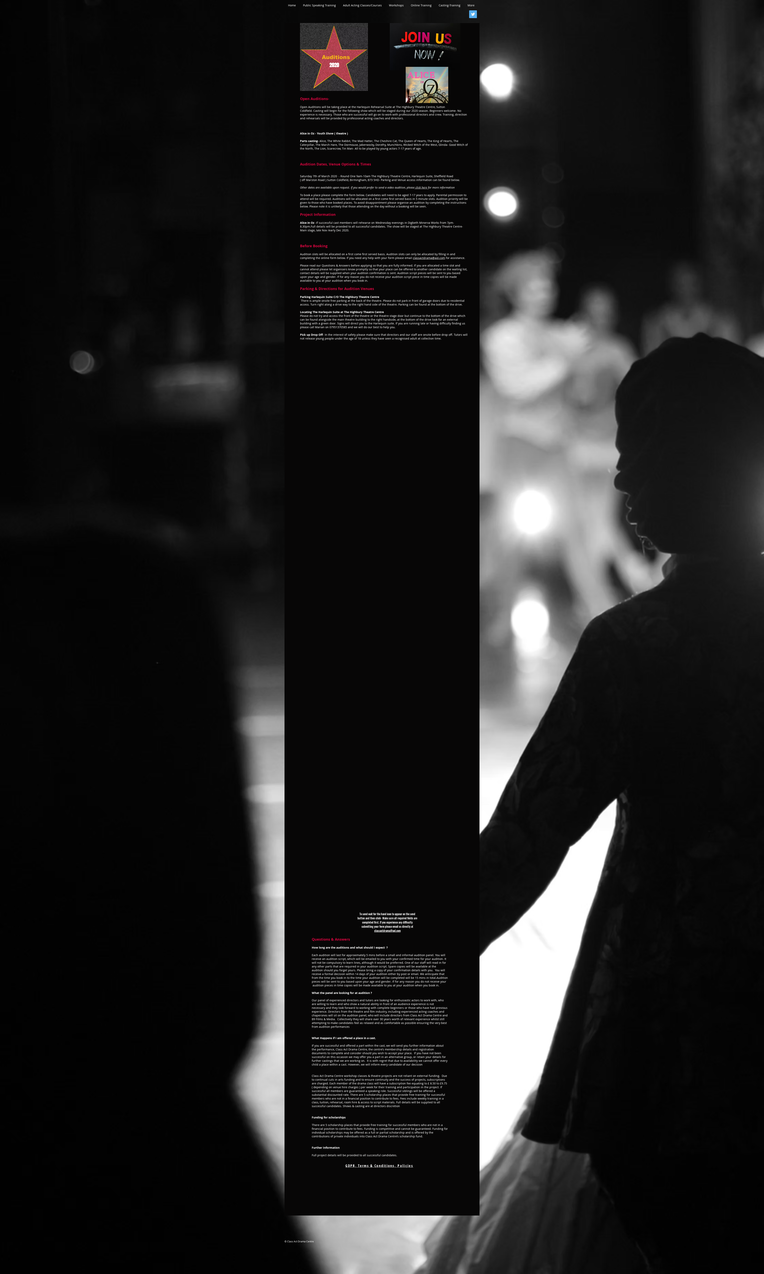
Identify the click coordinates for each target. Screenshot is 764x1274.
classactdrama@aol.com (387, 930)
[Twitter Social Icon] (473, 14)
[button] (319, 5)
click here (421, 187)
